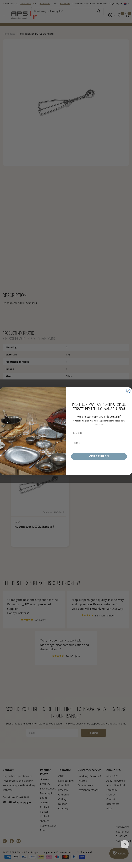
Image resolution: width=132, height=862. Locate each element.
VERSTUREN (99, 456)
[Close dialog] (128, 391)
